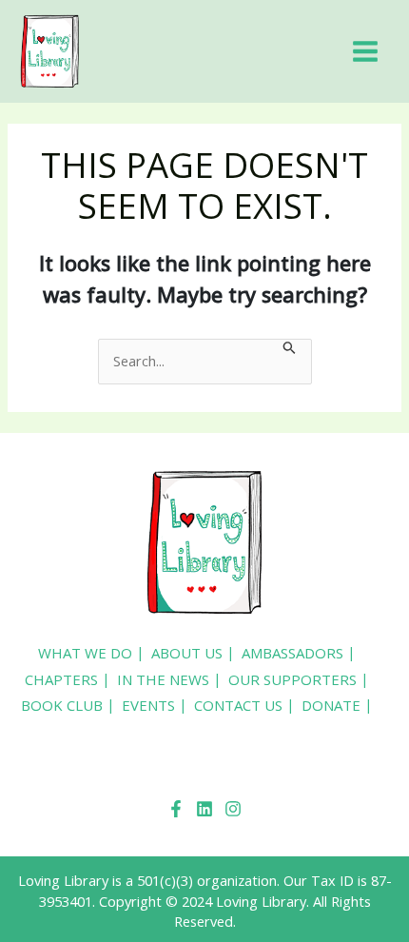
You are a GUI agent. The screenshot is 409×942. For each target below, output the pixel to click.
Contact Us (238, 705)
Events (148, 705)
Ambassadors (292, 652)
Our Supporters (292, 679)
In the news (163, 679)
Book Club (62, 705)
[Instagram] (233, 808)
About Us (187, 652)
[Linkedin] (204, 808)
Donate (331, 705)
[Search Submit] (289, 350)
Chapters (61, 679)
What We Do (85, 652)
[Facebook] (176, 808)
